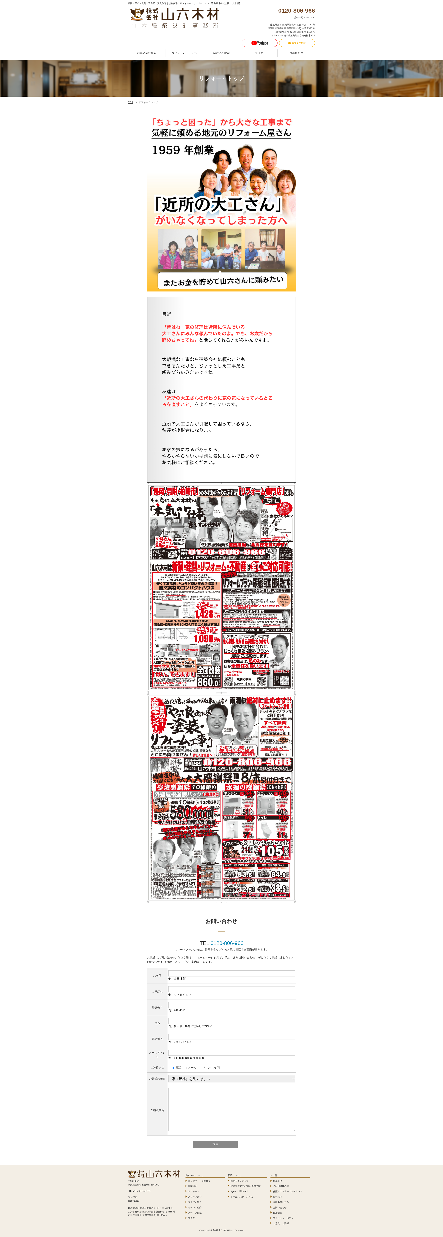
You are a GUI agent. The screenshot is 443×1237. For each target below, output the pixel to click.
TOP (130, 102)
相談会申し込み (281, 1202)
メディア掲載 (195, 1212)
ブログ (259, 53)
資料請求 (277, 1197)
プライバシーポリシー (284, 1218)
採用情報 (277, 1212)
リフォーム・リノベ (184, 53)
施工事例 (277, 1181)
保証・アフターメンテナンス (287, 1191)
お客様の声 (296, 53)
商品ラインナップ (239, 1181)
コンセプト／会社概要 (199, 1181)
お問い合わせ (280, 1207)
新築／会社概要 (146, 53)
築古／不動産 (221, 53)
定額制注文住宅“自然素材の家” (245, 1186)
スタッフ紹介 (195, 1197)
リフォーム (193, 1191)
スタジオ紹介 (195, 1202)
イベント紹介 (195, 1207)
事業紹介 (192, 1186)
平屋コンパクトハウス (241, 1197)
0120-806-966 (227, 943)
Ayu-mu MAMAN (238, 1191)
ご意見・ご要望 (281, 1223)
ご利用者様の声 (281, 1186)
